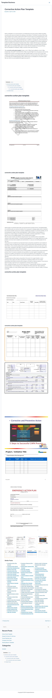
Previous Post (5, 620)
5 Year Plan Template (25, 571)
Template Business (8, 2)
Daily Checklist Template (40, 610)
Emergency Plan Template (40, 577)
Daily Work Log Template (40, 578)
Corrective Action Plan (12, 571)
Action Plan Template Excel (13, 572)
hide (12, 82)
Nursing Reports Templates (8, 642)
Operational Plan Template (26, 612)
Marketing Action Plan (12, 601)
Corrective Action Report (12, 566)
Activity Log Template (25, 598)
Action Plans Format (11, 577)
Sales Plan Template (11, 612)
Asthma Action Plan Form (12, 603)
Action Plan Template (11, 574)
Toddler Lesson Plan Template (27, 592)
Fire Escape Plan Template (40, 589)
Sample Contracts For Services (8, 636)
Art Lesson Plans (38, 587)
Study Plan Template (39, 601)
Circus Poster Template (7, 634)
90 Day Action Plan (25, 600)
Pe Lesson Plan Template (40, 580)
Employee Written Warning (27, 601)
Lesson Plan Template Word (27, 586)
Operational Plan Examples (40, 569)
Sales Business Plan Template (27, 587)
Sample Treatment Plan (12, 609)
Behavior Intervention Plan (26, 606)
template (4, 649)
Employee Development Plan (27, 607)
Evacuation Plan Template (26, 583)
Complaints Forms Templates (41, 598)
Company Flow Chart (6, 640)
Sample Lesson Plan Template (41, 606)
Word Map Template (39, 600)
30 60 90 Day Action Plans (27, 578)
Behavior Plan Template (12, 607)
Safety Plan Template (25, 590)
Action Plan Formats (11, 586)
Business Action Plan (11, 569)
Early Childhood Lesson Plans (41, 590)
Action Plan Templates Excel (13, 568)
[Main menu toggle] (49, 2)
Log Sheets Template (39, 568)
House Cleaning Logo (7, 638)
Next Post (48, 620)
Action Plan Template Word (13, 575)
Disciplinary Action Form (12, 610)
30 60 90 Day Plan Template (41, 612)
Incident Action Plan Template (13, 600)
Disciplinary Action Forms (26, 584)
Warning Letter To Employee (41, 563)
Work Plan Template (25, 569)
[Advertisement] (15, 23)
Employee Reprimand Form (27, 597)
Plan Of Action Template (12, 578)
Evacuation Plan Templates (27, 589)
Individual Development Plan (27, 613)
